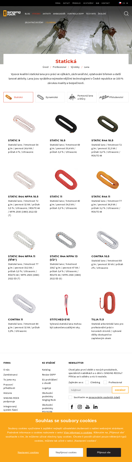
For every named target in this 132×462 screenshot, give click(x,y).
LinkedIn (95, 406)
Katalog (46, 369)
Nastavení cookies (28, 452)
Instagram (79, 406)
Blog (27, 13)
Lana (86, 67)
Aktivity (47, 13)
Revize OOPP (49, 374)
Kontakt (106, 3)
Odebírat (120, 390)
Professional (59, 67)
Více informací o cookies (78, 432)
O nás (6, 369)
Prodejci (76, 3)
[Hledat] (126, 13)
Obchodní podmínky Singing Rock (49, 396)
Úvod (45, 67)
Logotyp (46, 388)
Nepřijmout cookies (66, 452)
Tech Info (91, 13)
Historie (7, 393)
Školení (102, 13)
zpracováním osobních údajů (104, 397)
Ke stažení (88, 3)
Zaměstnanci (10, 374)
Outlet (66, 3)
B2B (97, 3)
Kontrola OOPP (76, 13)
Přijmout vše (104, 452)
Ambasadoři (59, 13)
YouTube (87, 406)
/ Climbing (51, 22)
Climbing (95, 382)
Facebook (72, 406)
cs (124, 3)
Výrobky (36, 13)
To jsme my (9, 379)
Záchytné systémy (34, 22)
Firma (57, 3)
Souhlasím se (97, 397)
